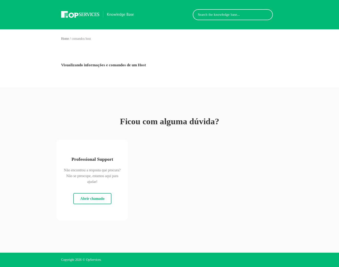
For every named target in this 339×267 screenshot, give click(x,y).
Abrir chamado (92, 198)
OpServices (93, 259)
